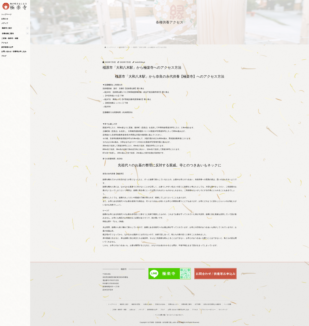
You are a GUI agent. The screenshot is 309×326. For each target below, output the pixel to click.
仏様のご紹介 (147, 304)
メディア (4, 23)
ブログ (3, 56)
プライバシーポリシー (208, 309)
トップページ (6, 14)
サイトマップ (223, 309)
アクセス (4, 43)
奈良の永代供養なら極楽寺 (212, 304)
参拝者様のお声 (7, 47)
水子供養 (197, 304)
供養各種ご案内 (8, 33)
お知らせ (4, 19)
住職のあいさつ (173, 304)
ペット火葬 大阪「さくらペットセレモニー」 (169, 315)
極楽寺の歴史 (136, 304)
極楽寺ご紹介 (7, 28)
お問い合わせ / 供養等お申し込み (13, 51)
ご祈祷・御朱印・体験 (9, 38)
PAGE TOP (300, 314)
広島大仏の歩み (160, 304)
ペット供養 (227, 304)
